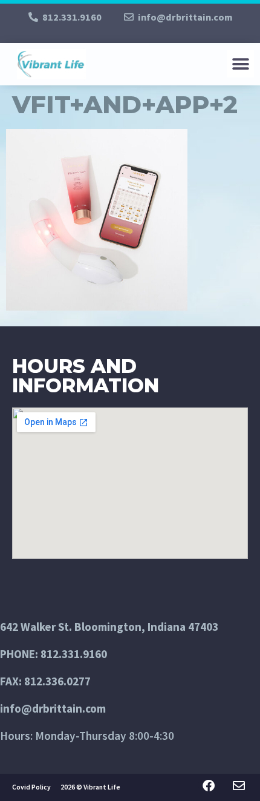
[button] (240, 63)
